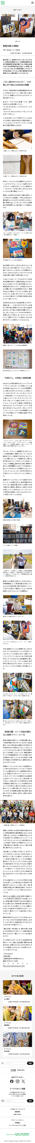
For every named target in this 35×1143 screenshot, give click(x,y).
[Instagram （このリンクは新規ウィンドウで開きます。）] (17, 1081)
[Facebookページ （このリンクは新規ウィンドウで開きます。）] (11, 1081)
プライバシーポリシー (17, 1120)
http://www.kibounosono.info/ (14, 966)
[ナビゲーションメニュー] (32, 3)
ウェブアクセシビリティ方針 (17, 1125)
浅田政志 (9, 50)
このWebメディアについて (17, 1109)
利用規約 (17, 1123)
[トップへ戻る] (3, 3)
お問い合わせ (17, 1114)
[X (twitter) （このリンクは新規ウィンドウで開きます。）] (23, 1081)
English (20, 1070)
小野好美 (17, 50)
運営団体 (17, 1112)
